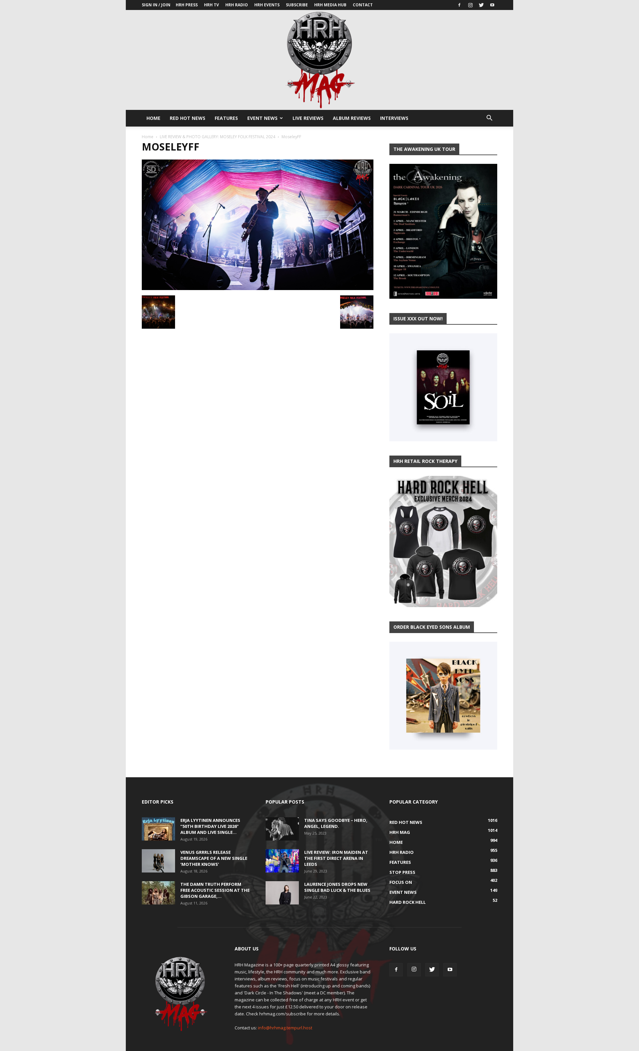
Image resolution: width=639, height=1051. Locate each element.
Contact (363, 5)
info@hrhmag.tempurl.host (285, 1028)
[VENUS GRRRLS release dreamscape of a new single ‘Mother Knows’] (158, 861)
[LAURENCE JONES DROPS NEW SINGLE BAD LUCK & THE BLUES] (282, 892)
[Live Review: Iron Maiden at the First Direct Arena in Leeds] (282, 861)
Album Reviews (352, 118)
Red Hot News (187, 118)
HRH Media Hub (330, 5)
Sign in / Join (156, 5)
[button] (489, 119)
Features (226, 118)
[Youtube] (492, 5)
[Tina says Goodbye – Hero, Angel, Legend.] (282, 829)
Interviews (394, 118)
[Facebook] (459, 5)
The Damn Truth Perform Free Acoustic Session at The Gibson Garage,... (215, 890)
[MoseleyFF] (257, 288)
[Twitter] (481, 5)
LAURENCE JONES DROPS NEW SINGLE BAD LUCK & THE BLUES (337, 887)
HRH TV (211, 5)
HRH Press (187, 5)
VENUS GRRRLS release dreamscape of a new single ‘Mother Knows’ (213, 858)
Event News (262, 118)
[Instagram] (470, 5)
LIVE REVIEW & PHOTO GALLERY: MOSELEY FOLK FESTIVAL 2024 (217, 137)
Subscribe (297, 5)
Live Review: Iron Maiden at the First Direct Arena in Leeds (336, 858)
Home (153, 118)
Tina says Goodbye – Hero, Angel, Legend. (335, 823)
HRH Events (267, 5)
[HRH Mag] (319, 60)
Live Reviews (308, 118)
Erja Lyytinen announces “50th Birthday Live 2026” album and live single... (210, 826)
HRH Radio (236, 5)
